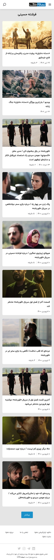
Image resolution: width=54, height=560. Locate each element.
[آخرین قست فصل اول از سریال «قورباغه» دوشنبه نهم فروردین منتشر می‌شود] (27, 382)
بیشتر (27, 514)
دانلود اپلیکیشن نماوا (42, 532)
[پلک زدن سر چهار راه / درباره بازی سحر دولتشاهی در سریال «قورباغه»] (27, 186)
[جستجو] (4, 4)
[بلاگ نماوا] (37, 4)
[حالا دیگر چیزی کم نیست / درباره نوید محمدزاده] (27, 430)
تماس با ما (24, 532)
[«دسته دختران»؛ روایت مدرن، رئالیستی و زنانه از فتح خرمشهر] (27, 35)
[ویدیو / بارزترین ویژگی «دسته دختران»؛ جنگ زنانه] (27, 84)
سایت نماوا (46, 536)
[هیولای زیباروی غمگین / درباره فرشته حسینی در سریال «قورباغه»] (27, 235)
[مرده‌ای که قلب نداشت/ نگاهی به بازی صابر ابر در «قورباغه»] (27, 333)
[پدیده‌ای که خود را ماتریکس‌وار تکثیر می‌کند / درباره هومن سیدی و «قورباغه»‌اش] (27, 475)
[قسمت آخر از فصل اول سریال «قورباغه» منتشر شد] (27, 284)
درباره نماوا (9, 532)
